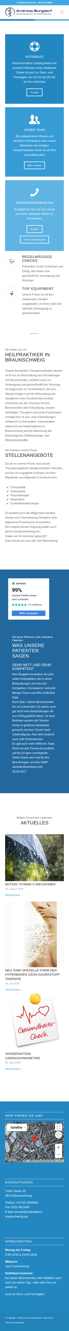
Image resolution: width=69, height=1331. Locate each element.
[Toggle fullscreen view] (58, 1127)
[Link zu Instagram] (56, 1326)
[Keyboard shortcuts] (25, 1161)
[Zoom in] (58, 1147)
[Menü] (62, 12)
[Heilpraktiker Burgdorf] (28, 12)
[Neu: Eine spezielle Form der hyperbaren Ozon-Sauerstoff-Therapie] (34, 934)
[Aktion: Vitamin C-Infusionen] (34, 857)
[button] (34, 1138)
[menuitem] (62, 12)
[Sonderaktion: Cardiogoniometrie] (34, 1021)
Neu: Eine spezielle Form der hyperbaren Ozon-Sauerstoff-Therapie (33, 975)
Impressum (48, 1318)
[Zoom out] (58, 1154)
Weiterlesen (12, 895)
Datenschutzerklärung (14, 1323)
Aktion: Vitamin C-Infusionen (30, 884)
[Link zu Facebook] (50, 1326)
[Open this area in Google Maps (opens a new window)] (12, 1160)
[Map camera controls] (58, 1134)
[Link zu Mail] (61, 1326)
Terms (60, 1161)
